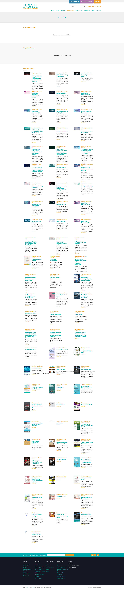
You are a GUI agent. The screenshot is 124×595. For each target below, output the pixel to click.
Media (93, 10)
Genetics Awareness (62, 566)
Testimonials (26, 575)
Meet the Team (26, 567)
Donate (97, 1)
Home (52, 10)
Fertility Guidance (61, 567)
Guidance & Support (39, 567)
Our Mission (26, 566)
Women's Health (61, 576)
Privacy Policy (90, 587)
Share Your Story (50, 567)
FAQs (58, 564)
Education (37, 564)
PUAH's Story (26, 564)
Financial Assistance (39, 566)
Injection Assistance (39, 574)
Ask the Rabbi (74, 1)
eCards (47, 569)
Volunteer (48, 564)
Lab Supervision (38, 569)
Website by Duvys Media (97, 587)
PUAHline (37, 576)
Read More (59, 86)
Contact (98, 10)
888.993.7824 (94, 6)
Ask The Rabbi (38, 578)
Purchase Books (61, 578)
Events (47, 566)
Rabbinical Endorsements (26, 573)
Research (59, 574)
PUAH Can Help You (86, 1)
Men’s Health (60, 572)
